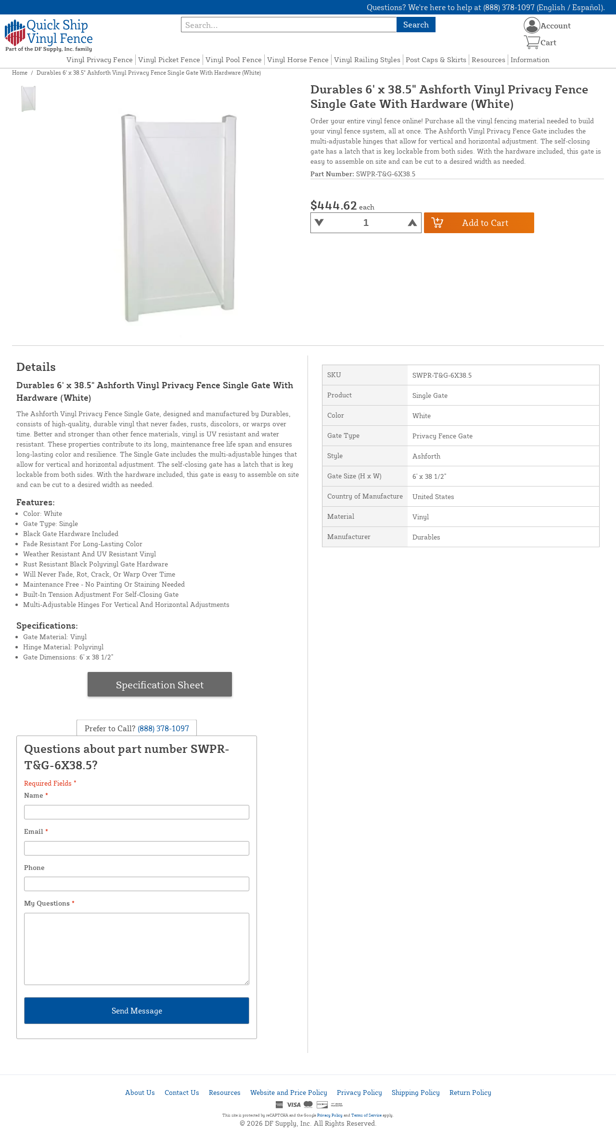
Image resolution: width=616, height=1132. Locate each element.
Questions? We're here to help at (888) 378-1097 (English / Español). (486, 7)
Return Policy (470, 1092)
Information (530, 59)
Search (416, 24)
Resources (488, 59)
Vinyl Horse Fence (298, 59)
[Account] (532, 25)
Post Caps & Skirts (436, 59)
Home (19, 72)
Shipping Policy (416, 1092)
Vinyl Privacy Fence (99, 59)
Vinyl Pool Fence (233, 59)
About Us (140, 1092)
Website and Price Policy (288, 1092)
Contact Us (182, 1092)
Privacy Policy (359, 1092)
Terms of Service (366, 1115)
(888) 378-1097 (162, 728)
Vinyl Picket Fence (169, 59)
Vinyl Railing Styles (367, 59)
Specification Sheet (160, 684)
